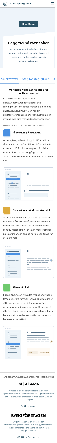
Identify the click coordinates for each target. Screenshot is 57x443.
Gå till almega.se (28, 406)
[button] (28, 184)
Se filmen (30, 24)
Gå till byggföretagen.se (28, 437)
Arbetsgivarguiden (20, 3)
